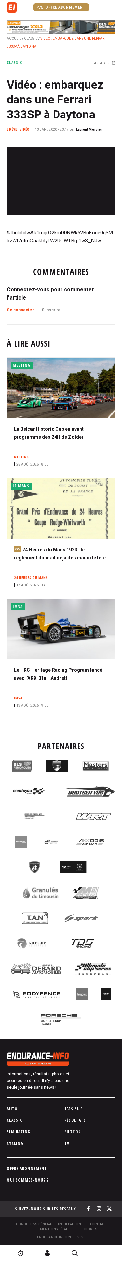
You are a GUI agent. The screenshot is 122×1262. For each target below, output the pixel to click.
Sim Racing (18, 1132)
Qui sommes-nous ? (28, 1180)
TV (66, 1143)
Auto (12, 1109)
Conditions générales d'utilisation (48, 1224)
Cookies (89, 1229)
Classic (31, 38)
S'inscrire (51, 310)
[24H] (20, 1253)
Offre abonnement (65, 7)
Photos (72, 1132)
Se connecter (20, 310)
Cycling (15, 1143)
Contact (98, 1224)
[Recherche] (74, 1253)
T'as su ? (73, 1109)
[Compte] (47, 1253)
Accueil (14, 38)
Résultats (75, 1120)
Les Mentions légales (53, 1229)
